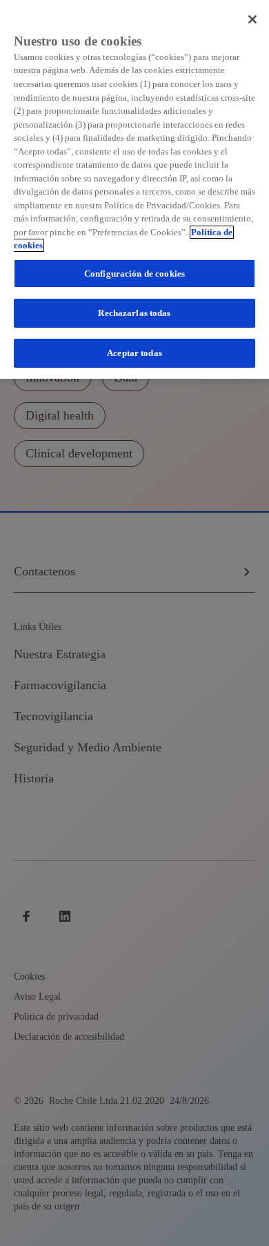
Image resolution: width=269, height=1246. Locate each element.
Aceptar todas (134, 353)
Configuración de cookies (134, 273)
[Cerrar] (252, 19)
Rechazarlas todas (134, 313)
